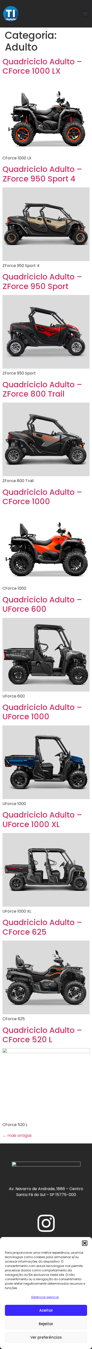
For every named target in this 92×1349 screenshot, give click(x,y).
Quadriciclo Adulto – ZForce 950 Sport (42, 281)
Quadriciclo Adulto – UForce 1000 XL (42, 819)
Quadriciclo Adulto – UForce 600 (42, 604)
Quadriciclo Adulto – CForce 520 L (42, 1035)
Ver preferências (46, 1337)
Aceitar (46, 1310)
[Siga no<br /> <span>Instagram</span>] (46, 1223)
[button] (84, 1243)
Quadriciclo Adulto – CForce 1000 (42, 497)
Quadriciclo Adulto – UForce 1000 (42, 712)
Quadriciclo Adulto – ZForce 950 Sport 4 (42, 174)
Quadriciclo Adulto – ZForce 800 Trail (42, 389)
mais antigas (17, 1135)
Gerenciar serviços (45, 1297)
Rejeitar (46, 1323)
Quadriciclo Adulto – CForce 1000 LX (42, 66)
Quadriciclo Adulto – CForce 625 (42, 927)
